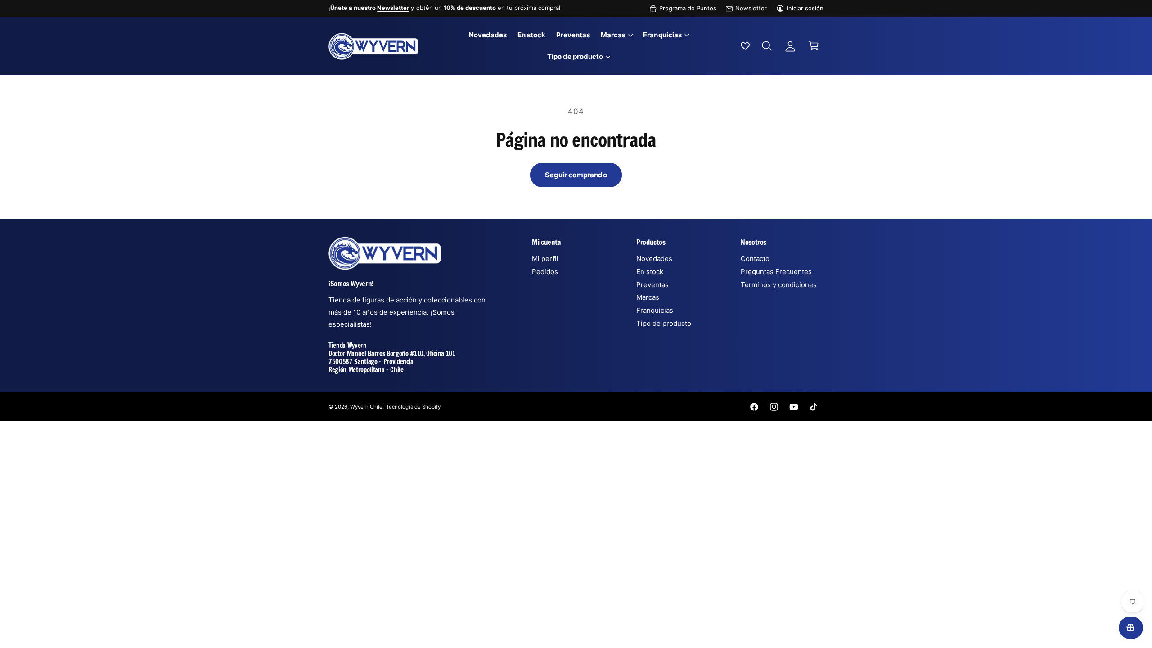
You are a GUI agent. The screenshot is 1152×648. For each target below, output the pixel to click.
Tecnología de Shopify (413, 407)
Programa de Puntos (687, 8)
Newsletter (751, 8)
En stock (649, 271)
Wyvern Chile (366, 407)
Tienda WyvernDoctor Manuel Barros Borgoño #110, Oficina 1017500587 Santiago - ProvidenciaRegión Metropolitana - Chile (391, 357)
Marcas (613, 35)
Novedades (654, 258)
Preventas (652, 284)
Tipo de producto (575, 56)
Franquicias (662, 35)
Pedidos (545, 271)
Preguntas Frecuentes (776, 271)
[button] (616, 35)
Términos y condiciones (779, 284)
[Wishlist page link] (745, 45)
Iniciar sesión (805, 8)
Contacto (755, 258)
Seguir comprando (576, 175)
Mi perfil (545, 258)
